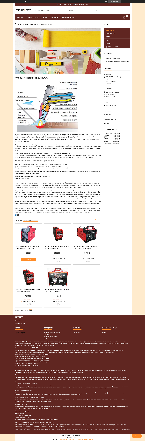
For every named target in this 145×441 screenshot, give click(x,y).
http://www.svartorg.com (113, 92)
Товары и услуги (33, 17)
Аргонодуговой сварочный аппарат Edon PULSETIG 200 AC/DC (85, 247)
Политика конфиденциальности (84, 439)
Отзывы (108, 43)
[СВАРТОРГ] (24, 10)
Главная (20, 17)
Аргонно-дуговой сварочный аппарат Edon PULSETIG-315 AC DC (57, 290)
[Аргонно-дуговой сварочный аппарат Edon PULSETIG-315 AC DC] (57, 277)
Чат (138, 436)
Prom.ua (81, 435)
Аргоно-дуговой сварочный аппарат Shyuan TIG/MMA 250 (57, 247)
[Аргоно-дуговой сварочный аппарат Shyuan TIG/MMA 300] (28, 277)
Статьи (108, 37)
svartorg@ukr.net (110, 94)
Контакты (54, 17)
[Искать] (96, 10)
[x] (18, 215)
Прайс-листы (110, 33)
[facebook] (15, 215)
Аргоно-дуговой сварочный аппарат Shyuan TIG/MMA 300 (28, 290)
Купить (29, 259)
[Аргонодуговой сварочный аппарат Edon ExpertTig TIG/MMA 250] (28, 234)
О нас (45, 17)
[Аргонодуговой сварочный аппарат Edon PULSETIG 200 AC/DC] (86, 234)
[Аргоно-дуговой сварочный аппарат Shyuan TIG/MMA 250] (57, 234)
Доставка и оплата (68, 17)
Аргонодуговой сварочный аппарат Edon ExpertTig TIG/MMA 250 (27, 247)
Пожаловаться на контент (66, 439)
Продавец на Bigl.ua (72, 437)
